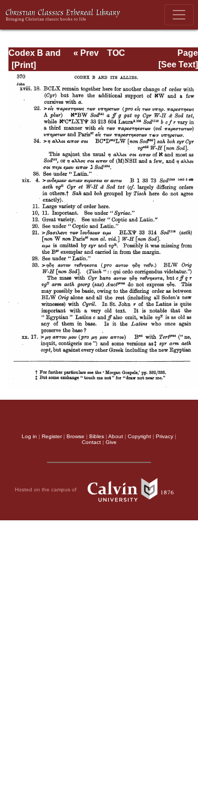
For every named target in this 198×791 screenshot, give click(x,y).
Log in (29, 436)
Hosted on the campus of (46, 489)
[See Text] (178, 64)
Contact (91, 442)
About (115, 436)
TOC (116, 52)
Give (111, 442)
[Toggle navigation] (179, 14)
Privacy (164, 436)
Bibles (96, 436)
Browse (75, 436)
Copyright (139, 436)
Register (52, 436)
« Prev (86, 52)
